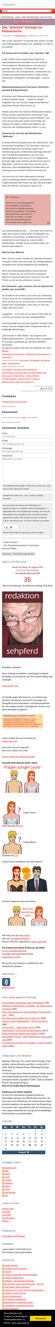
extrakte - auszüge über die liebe (19, 1281)
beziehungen (35, 360)
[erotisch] (3, 1180)
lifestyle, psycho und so (15, 1293)
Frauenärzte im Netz (11, 957)
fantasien (9, 1183)
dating (4, 363)
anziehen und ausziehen (16, 1268)
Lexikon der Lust (9, 741)
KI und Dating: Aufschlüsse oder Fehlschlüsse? (19, 370)
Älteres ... (6, 1221)
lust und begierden (13, 1296)
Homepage (7, 448)
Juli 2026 (6, 1212)
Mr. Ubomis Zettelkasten (15, 1299)
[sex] (3, 1195)
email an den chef (10, 686)
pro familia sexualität (19, 938)
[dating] (3, 1174)
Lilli (21, 826)
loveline (26, 935)
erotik (7, 1177)
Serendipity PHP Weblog (13, 1236)
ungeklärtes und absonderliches (38, 354)
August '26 (24, 1152)
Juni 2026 (6, 1215)
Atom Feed (9, 988)
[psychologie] (3, 1192)
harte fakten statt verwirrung (17, 1287)
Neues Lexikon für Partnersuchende (18, 757)
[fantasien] (3, 1183)
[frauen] (3, 1186)
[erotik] (3, 1177)
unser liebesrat (11, 1309)
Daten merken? (11, 542)
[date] (3, 1171)
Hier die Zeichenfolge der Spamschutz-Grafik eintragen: (23, 532)
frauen (7, 1186)
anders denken (11, 1265)
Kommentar (7, 456)
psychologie (10, 1192)
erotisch (8, 1180)
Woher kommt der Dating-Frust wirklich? (20, 1034)
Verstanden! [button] (40, 1318)
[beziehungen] (3, 1168)
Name (5, 433)
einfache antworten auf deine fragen (21, 1275)
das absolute (45, 360)
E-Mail (5, 441)
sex (6, 1195)
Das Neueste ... (9, 1218)
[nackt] (3, 1189)
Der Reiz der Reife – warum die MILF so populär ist (21, 379)
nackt (7, 1189)
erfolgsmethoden (14, 363)
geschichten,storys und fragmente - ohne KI (24, 1284)
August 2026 (8, 1209)
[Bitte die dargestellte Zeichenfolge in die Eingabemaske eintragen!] (10, 526)
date (7, 1171)
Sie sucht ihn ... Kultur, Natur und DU (18, 1027)
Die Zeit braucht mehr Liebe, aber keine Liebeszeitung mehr (24, 373)
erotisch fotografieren (14, 1278)
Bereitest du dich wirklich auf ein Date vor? (18, 382)
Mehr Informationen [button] (20, 1323)
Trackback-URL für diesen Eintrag (14, 402)
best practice (24, 360)
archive (8, 1272)
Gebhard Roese (21, 36)
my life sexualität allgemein (14, 951)
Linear (23, 417)
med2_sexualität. (39, 942)
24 (6, 1145)
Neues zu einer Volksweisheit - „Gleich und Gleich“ (21, 376)
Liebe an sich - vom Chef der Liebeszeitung (24, 1290)
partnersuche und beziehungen (13, 354)
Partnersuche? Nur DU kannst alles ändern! (22, 1030)
